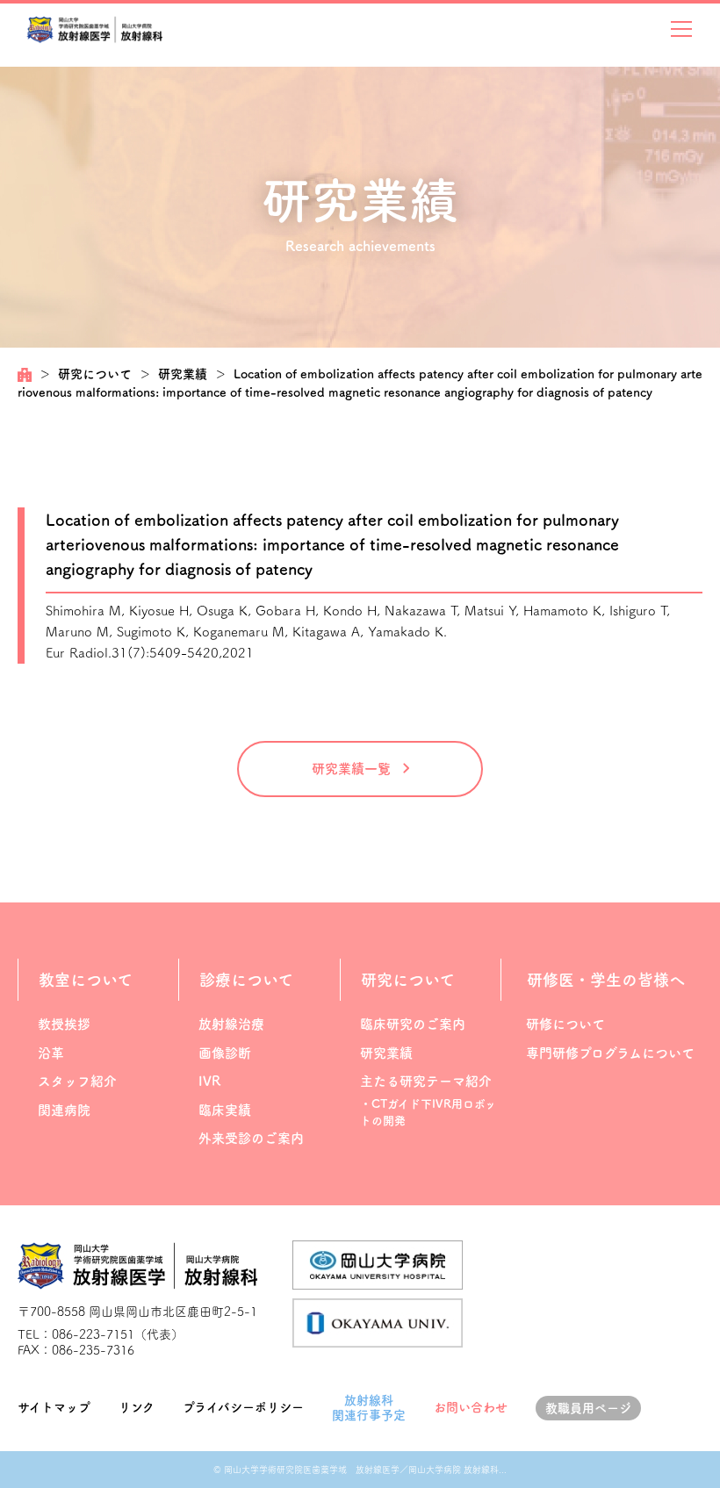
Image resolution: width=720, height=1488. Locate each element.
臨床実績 (224, 1110)
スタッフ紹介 (77, 1081)
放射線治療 (231, 1024)
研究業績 (182, 374)
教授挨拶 (64, 1024)
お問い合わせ (471, 1407)
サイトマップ (54, 1407)
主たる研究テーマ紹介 (426, 1081)
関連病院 (64, 1110)
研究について (95, 374)
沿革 (51, 1053)
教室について (86, 980)
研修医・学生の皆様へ (606, 980)
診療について (246, 980)
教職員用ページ (588, 1408)
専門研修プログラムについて (610, 1053)
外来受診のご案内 (251, 1138)
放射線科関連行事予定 (369, 1407)
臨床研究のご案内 (412, 1024)
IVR (209, 1081)
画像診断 (224, 1053)
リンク (137, 1407)
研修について (565, 1024)
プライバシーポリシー (243, 1407)
